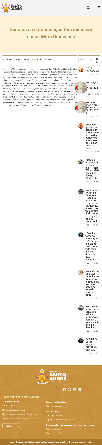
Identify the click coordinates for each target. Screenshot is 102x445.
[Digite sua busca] (88, 8)
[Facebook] (64, 389)
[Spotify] (80, 389)
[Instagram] (69, 389)
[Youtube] (74, 389)
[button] (99, 8)
